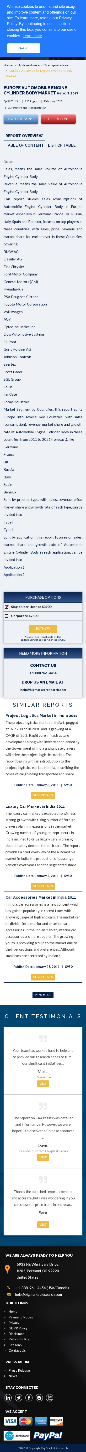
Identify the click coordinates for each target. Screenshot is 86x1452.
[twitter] (18, 1397)
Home (8, 65)
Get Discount (58, 119)
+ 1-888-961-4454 (43, 673)
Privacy (14, 1323)
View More (43, 995)
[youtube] (49, 1397)
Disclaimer (16, 1334)
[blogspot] (39, 1397)
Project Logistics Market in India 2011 (41, 715)
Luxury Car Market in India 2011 (35, 806)
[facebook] (29, 1397)
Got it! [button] (23, 48)
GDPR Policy (18, 1328)
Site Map (15, 1345)
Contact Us (17, 1350)
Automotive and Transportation (43, 65)
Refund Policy (19, 1339)
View (43, 1083)
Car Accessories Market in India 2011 (40, 897)
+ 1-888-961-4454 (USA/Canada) (42, 1288)
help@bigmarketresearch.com (43, 690)
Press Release (19, 1370)
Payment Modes (21, 1317)
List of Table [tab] (62, 145)
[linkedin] (8, 1397)
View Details (43, 795)
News (13, 1376)
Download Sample (21, 119)
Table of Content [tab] (24, 145)
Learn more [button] (32, 36)
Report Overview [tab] (24, 136)
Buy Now (43, 628)
